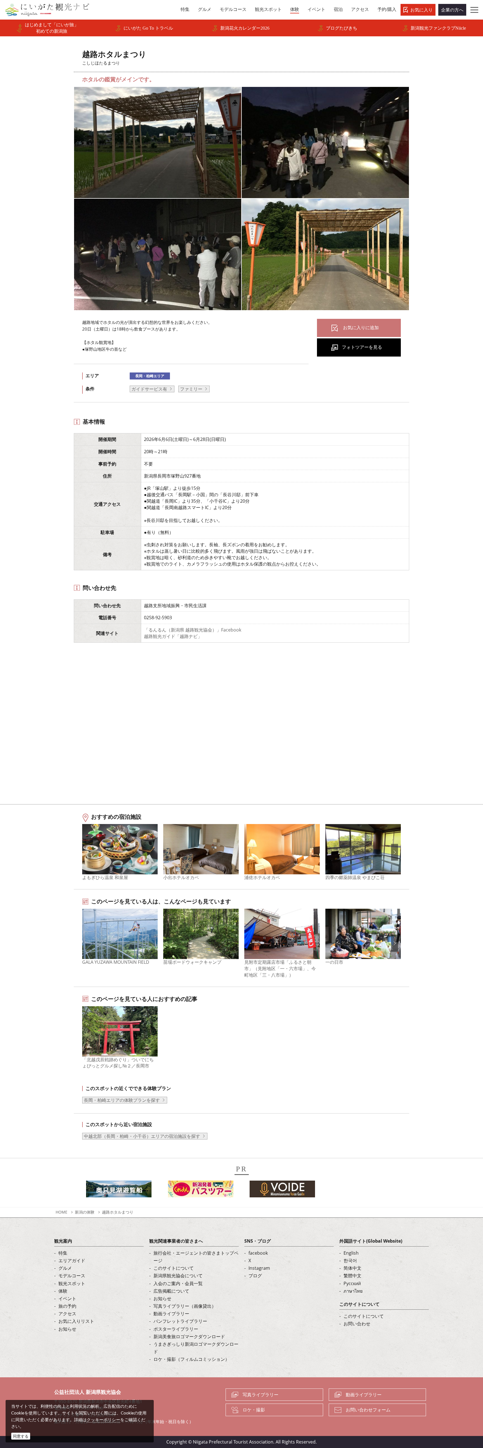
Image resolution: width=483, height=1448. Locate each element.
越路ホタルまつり (117, 1212)
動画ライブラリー (171, 1314)
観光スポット (71, 1283)
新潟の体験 (84, 1212)
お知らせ (67, 1329)
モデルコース (71, 1276)
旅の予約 (67, 1306)
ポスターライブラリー (175, 1329)
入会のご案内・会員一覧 (178, 1283)
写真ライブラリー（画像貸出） (184, 1306)
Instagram (259, 1268)
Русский (352, 1283)
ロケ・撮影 (254, 1410)
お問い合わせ (357, 1324)
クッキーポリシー (103, 1419)
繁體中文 (352, 1276)
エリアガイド (71, 1260)
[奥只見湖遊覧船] (118, 1191)
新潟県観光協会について (178, 1276)
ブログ (255, 1276)
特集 (62, 1253)
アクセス (67, 1314)
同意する (21, 1436)
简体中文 (352, 1268)
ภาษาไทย (353, 1291)
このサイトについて (173, 1268)
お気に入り (421, 10)
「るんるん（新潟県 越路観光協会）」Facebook (192, 630)
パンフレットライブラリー (180, 1321)
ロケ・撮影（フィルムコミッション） (191, 1359)
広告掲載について (171, 1291)
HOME (61, 1212)
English (351, 1253)
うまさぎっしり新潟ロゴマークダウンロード (195, 1348)
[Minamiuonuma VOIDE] (282, 1191)
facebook (258, 1253)
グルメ (65, 1268)
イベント (67, 1298)
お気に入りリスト (76, 1321)
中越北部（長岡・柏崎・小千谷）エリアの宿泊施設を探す (142, 1136)
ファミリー (191, 389)
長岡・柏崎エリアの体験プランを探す (122, 1100)
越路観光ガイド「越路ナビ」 (173, 636)
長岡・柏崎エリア (149, 375)
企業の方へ (452, 10)
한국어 (350, 1260)
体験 (62, 1291)
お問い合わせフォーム (368, 1410)
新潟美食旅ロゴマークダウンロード (189, 1336)
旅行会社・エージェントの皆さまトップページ (195, 1257)
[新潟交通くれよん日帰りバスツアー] (200, 1191)
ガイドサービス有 (149, 389)
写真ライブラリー (260, 1395)
